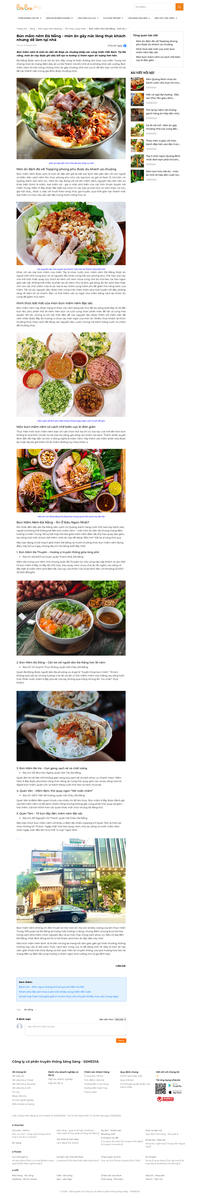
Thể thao (73, 1160)
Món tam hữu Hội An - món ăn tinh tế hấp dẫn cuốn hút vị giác (163, 173)
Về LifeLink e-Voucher (24, 1084)
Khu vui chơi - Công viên (25, 1134)
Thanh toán (90, 1092)
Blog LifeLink (19, 1096)
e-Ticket (16, 1151)
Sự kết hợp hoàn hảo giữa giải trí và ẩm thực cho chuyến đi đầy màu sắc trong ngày (68, 996)
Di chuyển (151, 1157)
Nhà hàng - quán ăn (67, 1130)
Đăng (121, 1040)
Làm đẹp (61, 1143)
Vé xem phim (19, 1160)
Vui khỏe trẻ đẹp (112, 18)
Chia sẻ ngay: (115, 45)
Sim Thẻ (134, 1160)
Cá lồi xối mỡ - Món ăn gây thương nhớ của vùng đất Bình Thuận (161, 127)
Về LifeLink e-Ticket (22, 1080)
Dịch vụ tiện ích (154, 1130)
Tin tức (16, 1092)
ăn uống (28, 1009)
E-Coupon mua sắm (111, 1144)
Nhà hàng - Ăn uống (23, 1175)
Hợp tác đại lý (55, 1083)
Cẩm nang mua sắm (137, 18)
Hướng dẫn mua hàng (96, 1084)
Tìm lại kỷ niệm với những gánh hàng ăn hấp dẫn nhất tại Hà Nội (163, 112)
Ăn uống (16, 1143)
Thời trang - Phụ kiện (166, 1134)
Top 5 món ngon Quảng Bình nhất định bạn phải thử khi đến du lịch (163, 158)
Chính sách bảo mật (131, 1076)
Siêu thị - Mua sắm (155, 1175)
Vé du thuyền (122, 1160)
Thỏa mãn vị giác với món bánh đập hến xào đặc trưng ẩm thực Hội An (163, 142)
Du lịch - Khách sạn (111, 1130)
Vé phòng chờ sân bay (167, 1163)
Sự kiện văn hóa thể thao (70, 1157)
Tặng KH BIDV (90, 1133)
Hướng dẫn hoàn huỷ (95, 1088)
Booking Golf (108, 1134)
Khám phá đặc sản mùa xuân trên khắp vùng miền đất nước (55, 991)
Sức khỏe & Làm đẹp (67, 1139)
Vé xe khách (160, 1160)
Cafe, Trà (83, 1130)
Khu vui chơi (34, 1160)
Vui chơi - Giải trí (20, 1130)
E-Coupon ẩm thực (111, 1141)
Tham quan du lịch (111, 1157)
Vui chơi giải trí (20, 1157)
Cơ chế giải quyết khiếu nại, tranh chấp (135, 1085)
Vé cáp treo (174, 1160)
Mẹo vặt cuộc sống (165, 18)
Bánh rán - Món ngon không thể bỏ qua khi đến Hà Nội (51, 987)
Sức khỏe (72, 1143)
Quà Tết (150, 1134)
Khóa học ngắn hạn (156, 1143)
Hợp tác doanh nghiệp (60, 1079)
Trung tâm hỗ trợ (93, 1076)
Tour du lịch (107, 1160)
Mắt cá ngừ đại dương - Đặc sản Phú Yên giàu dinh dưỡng (162, 96)
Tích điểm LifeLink (94, 1080)
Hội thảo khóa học (88, 1160)
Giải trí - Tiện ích (154, 1179)
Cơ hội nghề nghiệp (23, 1100)
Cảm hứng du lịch (87, 18)
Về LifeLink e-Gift (21, 1088)
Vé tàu (149, 1160)
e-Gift (15, 1170)
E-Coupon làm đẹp (132, 1141)
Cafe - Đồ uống (64, 1175)
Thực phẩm (75, 1133)
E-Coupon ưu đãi (109, 1137)
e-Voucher (18, 1125)
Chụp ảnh (44, 1134)
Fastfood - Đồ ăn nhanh (24, 1179)
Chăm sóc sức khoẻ (111, 1175)
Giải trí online (28, 1137)
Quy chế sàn (127, 1080)
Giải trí (16, 1137)
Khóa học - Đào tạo (156, 1140)
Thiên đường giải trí (28, 18)
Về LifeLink (18, 1076)
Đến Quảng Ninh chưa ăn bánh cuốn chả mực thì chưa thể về (163, 81)
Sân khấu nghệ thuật (30, 1163)
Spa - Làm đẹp (64, 1179)
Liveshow (62, 1160)
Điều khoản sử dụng (23, 1104)
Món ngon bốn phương (58, 18)
